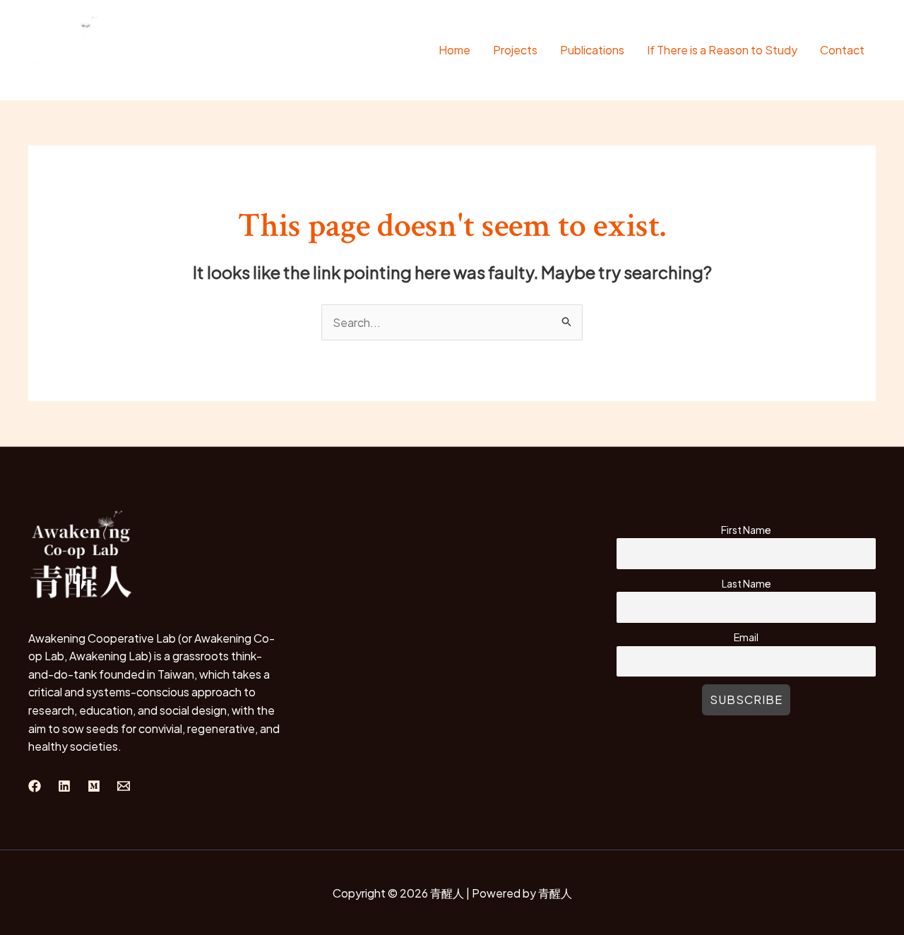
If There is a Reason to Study (722, 49)
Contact (842, 49)
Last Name (746, 583)
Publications (592, 49)
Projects (515, 49)
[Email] (123, 786)
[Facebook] (34, 786)
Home (454, 49)
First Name (746, 529)
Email (746, 637)
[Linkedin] (64, 786)
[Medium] (94, 786)
